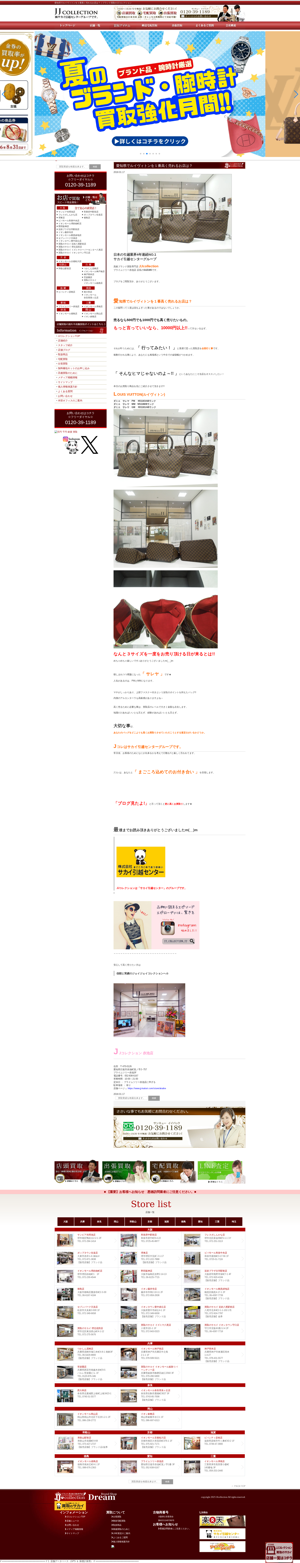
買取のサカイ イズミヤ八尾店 (150, 1331)
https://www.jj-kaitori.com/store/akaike (146, 1088)
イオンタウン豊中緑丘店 (70, 241)
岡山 (116, 1221)
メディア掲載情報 (67, 377)
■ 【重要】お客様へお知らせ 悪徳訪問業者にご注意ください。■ (150, 1192)
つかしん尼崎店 (91, 268)
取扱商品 (63, 354)
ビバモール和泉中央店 (69, 220)
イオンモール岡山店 (93, 313)
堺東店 (62, 217)
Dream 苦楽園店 (86, 1372)
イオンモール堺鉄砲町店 (70, 223)
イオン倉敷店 (90, 316)
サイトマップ (65, 382)
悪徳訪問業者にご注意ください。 (175, 1528)
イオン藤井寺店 (66, 232)
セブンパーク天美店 (68, 238)
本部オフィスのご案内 (70, 400)
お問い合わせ (65, 396)
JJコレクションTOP (69, 336)
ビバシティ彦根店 (67, 292)
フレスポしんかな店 (68, 215)
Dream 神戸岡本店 (213, 1354)
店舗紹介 (63, 340)
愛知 (200, 1221)
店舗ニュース (72, 1521)
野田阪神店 (64, 226)
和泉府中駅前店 (91, 212)
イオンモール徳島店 (68, 313)
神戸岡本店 (89, 274)
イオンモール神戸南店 (94, 271)
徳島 (183, 1221)
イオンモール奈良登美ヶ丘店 (150, 1396)
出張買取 (63, 363)
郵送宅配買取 (119, 1521)
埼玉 (234, 1221)
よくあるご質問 (120, 1537)
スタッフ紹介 (65, 345)
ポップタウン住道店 (93, 215)
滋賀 (166, 1221)
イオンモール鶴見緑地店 (70, 235)
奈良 (99, 1221)
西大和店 (88, 292)
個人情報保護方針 (67, 386)
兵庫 (82, 1221)
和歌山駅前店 (65, 268)
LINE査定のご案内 (121, 1533)
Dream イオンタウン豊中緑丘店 (150, 1313)
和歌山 (133, 1221)
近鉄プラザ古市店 (213, 1276)
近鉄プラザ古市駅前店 (69, 229)
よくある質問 (65, 391)
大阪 (65, 1221)
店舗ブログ (64, 349)
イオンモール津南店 (93, 306)
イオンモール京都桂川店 (70, 261)
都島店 (87, 217)
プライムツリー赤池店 (69, 306)
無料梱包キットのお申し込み (74, 368)
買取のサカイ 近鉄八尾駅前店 (72, 244)
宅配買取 (63, 359)
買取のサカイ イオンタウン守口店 (74, 253)
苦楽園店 (88, 277)
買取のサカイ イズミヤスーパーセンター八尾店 (81, 250)
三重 (217, 1221)
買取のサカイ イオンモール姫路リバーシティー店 (150, 1372)
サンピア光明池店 (67, 212)
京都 (150, 1221)
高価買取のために (67, 373)
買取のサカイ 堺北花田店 (70, 247)
